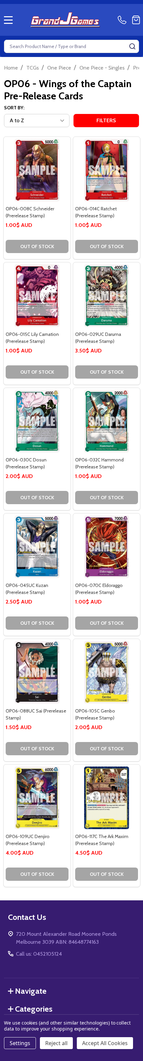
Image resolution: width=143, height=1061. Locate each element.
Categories (34, 1009)
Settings (20, 1043)
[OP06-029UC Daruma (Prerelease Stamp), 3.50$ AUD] (106, 295)
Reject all (56, 1043)
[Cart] (136, 20)
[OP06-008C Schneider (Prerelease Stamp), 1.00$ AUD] (37, 170)
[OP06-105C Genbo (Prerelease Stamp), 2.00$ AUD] (106, 672)
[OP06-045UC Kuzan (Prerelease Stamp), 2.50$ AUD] (37, 546)
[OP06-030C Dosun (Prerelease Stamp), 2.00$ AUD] (37, 421)
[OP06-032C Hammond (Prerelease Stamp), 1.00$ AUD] (106, 421)
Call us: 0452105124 (39, 954)
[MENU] (8, 20)
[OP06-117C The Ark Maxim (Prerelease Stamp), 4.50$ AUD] (106, 798)
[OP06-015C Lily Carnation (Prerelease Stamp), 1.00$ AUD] (37, 295)
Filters (106, 120)
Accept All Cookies (105, 1043)
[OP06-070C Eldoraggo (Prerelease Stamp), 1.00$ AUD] (106, 546)
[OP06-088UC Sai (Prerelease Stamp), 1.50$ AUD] (37, 672)
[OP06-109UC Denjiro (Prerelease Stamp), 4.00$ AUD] (37, 798)
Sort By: (14, 108)
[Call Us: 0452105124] (123, 20)
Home (11, 68)
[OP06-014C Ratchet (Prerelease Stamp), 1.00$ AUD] (106, 170)
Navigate (31, 991)
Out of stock (37, 246)
